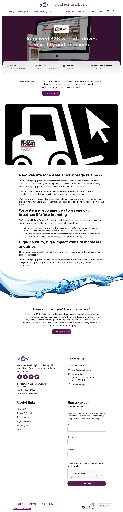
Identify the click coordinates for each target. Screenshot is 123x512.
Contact (100, 11)
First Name (72, 437)
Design (12, 11)
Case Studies (68, 11)
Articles (91, 11)
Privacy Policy (47, 503)
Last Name (71, 450)
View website (49, 93)
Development (24, 11)
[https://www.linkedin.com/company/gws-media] (31, 376)
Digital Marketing (40, 11)
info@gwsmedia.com (81, 370)
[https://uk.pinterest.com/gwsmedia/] (37, 376)
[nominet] (105, 505)
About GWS (22, 409)
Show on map (78, 384)
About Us (81, 11)
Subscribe (87, 483)
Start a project (60, 332)
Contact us (22, 429)
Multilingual (55, 11)
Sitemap (32, 503)
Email (69, 424)
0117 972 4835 (77, 365)
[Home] (42, 4)
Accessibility (18, 503)
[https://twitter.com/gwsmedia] (26, 376)
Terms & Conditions (22, 508)
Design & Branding (25, 413)
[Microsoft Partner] (88, 506)
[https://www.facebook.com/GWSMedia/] (20, 376)
